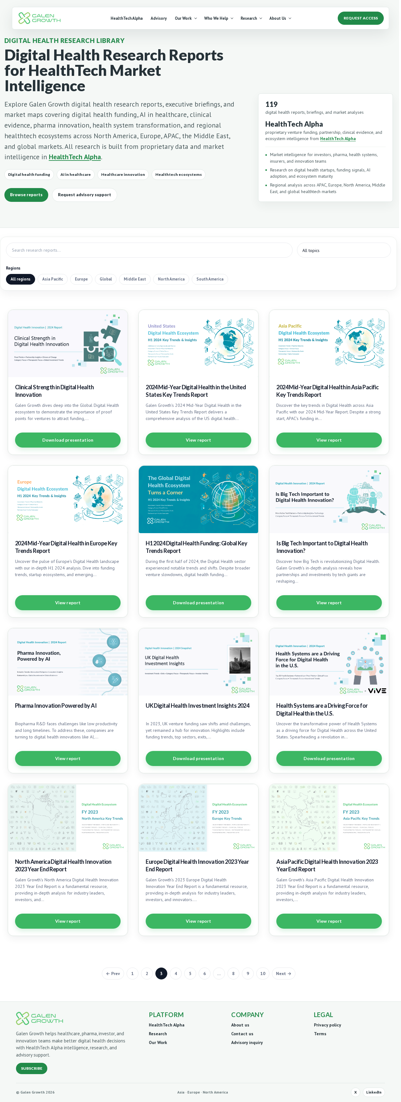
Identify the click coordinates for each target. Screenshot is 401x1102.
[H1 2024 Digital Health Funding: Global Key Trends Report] (198, 499)
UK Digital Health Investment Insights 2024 (197, 705)
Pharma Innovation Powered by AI (55, 705)
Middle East (135, 279)
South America (209, 279)
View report (198, 440)
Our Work (183, 18)
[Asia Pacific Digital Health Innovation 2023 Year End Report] (329, 818)
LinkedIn (374, 1092)
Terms (320, 1033)
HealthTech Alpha (127, 18)
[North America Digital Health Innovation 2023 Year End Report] (68, 818)
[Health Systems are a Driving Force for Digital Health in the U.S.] (329, 662)
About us (240, 1025)
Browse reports (26, 194)
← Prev (113, 973)
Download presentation (67, 440)
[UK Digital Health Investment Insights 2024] (198, 662)
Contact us (242, 1033)
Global (106, 279)
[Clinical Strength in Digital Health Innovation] (68, 343)
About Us (277, 18)
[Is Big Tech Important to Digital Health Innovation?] (329, 499)
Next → (283, 973)
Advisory (159, 18)
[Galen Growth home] (40, 18)
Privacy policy (327, 1025)
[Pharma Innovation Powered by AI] (68, 662)
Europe (81, 279)
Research (249, 18)
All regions (20, 279)
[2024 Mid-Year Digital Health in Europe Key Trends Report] (68, 499)
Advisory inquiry (247, 1042)
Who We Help (216, 18)
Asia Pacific (52, 279)
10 (262, 973)
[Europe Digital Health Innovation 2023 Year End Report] (198, 818)
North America (171, 279)
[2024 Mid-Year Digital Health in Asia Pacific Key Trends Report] (329, 343)
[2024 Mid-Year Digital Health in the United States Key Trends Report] (198, 343)
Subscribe (31, 1068)
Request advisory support (84, 194)
